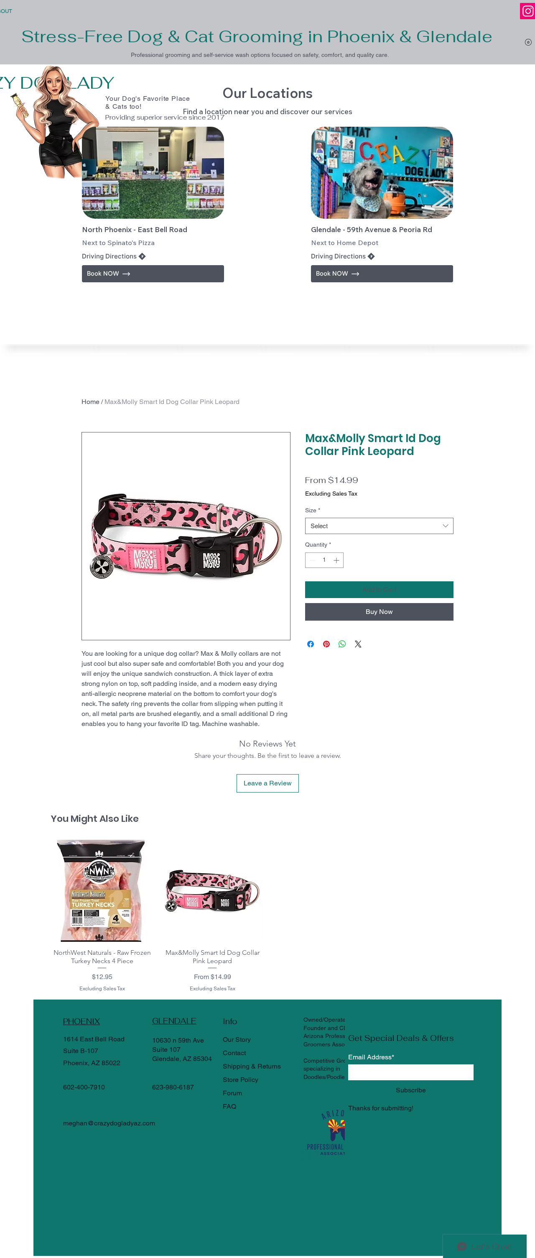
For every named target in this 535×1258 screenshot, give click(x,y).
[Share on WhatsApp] (342, 644)
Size (312, 510)
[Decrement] (311, 560)
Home (90, 402)
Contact (234, 1053)
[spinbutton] (324, 560)
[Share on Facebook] (311, 644)
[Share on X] (358, 644)
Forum (232, 1093)
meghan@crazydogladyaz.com (109, 1123)
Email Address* (371, 1057)
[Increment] (337, 560)
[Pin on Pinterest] (326, 644)
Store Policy (240, 1080)
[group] (267, 916)
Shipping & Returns (252, 1066)
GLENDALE (174, 1021)
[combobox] (379, 526)
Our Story (237, 1039)
